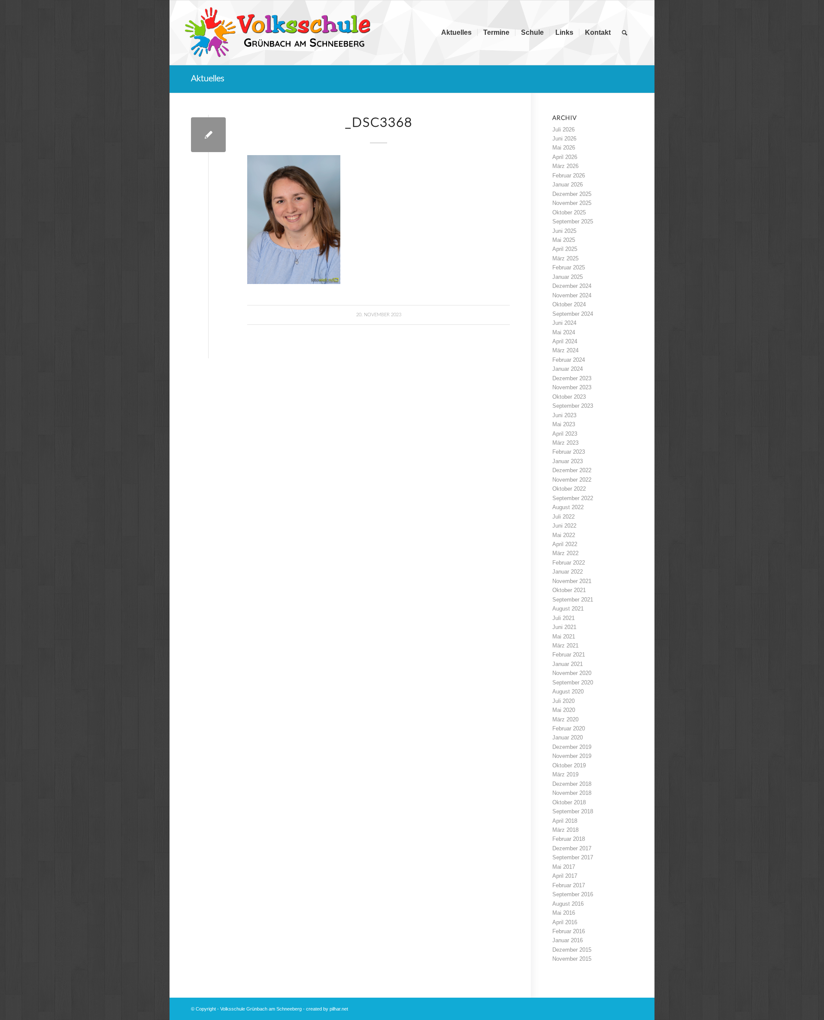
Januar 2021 (567, 664)
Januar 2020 (567, 737)
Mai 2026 (563, 147)
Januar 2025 (567, 277)
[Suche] (624, 32)
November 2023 (571, 387)
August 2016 (568, 904)
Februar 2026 (568, 175)
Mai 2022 (563, 535)
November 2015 (571, 959)
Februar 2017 (568, 885)
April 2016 (564, 922)
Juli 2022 (563, 516)
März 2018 (565, 830)
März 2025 (565, 258)
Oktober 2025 (569, 212)
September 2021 (572, 599)
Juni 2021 (564, 627)
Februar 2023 (568, 452)
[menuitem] (456, 32)
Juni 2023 (564, 415)
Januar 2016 (567, 940)
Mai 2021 (563, 636)
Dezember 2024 (571, 286)
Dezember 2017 (571, 848)
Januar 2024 (567, 369)
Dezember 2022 (571, 470)
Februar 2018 (568, 839)
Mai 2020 (563, 710)
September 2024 (572, 314)
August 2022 (568, 507)
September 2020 (572, 682)
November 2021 (571, 581)
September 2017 (572, 857)
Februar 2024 (568, 360)
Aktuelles (207, 78)
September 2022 (572, 498)
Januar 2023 (567, 461)
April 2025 (564, 249)
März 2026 (565, 166)
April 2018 (564, 821)
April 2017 (564, 876)
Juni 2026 (564, 138)
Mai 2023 (563, 424)
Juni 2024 (564, 323)
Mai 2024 (563, 332)
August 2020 (568, 691)
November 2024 (571, 295)
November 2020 (571, 673)
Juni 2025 (564, 231)
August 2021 (568, 608)
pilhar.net (339, 1008)
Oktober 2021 (569, 590)
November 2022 (571, 479)
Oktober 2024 (569, 304)
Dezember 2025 (571, 194)
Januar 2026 (567, 184)
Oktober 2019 (569, 765)
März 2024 (565, 350)
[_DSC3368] (208, 134)
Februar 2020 (568, 728)
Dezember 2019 (571, 747)
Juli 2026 (563, 129)
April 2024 (564, 341)
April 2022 (564, 544)
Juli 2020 (563, 701)
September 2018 (572, 811)
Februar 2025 (568, 267)
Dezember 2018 (571, 784)
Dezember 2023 (571, 378)
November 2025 (571, 203)
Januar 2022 (567, 571)
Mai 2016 (563, 913)
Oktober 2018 (569, 802)
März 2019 (565, 774)
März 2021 (565, 645)
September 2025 (572, 221)
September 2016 (572, 894)
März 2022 (565, 553)
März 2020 (565, 719)
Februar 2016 (568, 931)
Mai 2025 (563, 240)
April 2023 (564, 434)
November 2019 (571, 756)
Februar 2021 (568, 654)
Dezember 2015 (571, 950)
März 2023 (565, 443)
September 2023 (572, 406)
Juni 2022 (564, 525)
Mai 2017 (563, 867)
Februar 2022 (568, 562)
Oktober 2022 (569, 489)
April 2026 (564, 157)
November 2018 (571, 793)
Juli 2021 (563, 618)
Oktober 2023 (569, 397)
